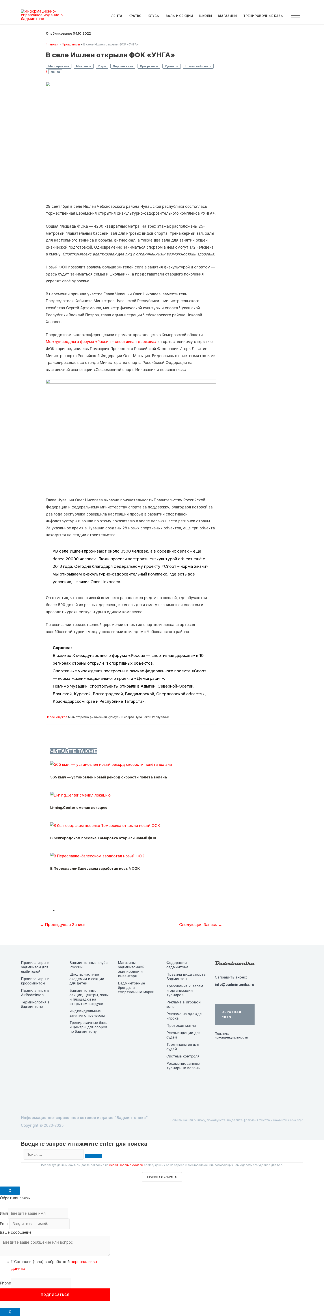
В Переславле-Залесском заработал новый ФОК (95, 868)
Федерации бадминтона (177, 964)
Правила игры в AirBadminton (35, 992)
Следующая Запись (200, 924)
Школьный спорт (198, 66)
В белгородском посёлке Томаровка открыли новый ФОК (103, 838)
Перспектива (123, 66)
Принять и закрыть (162, 1176)
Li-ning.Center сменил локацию (78, 807)
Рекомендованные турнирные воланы (183, 1065)
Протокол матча (181, 1025)
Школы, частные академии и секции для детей (86, 978)
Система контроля (182, 1056)
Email (4, 1224)
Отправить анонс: (231, 977)
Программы (149, 66)
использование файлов (126, 1165)
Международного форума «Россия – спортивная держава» (101, 341)
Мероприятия (58, 66)
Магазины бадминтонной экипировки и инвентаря (131, 969)
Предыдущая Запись (63, 924)
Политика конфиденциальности (231, 1035)
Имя (4, 1213)
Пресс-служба (56, 717)
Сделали (171, 66)
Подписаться (55, 1295)
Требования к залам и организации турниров (184, 990)
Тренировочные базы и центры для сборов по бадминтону (88, 1027)
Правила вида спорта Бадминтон (185, 976)
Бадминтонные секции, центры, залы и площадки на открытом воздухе (88, 997)
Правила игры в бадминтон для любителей (35, 967)
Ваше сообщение (16, 1232)
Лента (55, 71)
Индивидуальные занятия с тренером (87, 1013)
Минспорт (83, 66)
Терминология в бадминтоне (35, 1004)
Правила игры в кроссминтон (35, 981)
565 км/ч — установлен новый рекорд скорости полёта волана (108, 777)
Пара (102, 66)
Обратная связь (231, 1014)
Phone (5, 1283)
